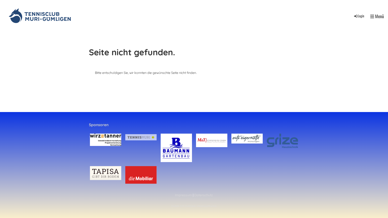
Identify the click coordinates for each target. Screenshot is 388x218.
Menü (379, 16)
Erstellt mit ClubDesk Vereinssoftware (193, 206)
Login (361, 16)
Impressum (183, 195)
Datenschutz (203, 195)
